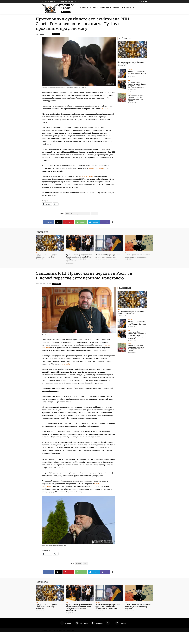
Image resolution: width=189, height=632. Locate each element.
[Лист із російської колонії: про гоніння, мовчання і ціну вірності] (139, 243)
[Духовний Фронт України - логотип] (58, 8)
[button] (124, 1)
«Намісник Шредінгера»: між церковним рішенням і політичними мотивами (137, 73)
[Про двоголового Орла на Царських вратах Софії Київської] (132, 49)
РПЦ (67, 213)
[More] (113, 222)
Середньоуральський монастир (80, 213)
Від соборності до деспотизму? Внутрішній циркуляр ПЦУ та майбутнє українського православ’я (137, 85)
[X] (144, 1)
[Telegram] (141, 1)
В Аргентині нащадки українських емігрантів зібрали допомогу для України (136, 98)
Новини (130, 69)
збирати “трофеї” (87, 176)
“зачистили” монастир (97, 168)
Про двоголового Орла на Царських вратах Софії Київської (131, 63)
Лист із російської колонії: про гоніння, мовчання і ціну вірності (138, 257)
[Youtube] (146, 1)
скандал (94, 213)
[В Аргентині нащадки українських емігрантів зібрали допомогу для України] (122, 97)
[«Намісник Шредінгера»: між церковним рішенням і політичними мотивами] (122, 73)
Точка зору (56, 34)
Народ (129, 93)
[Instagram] (139, 1)
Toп (119, 60)
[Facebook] (137, 1)
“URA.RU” (104, 109)
